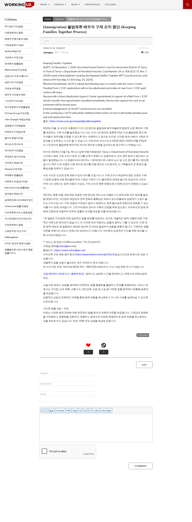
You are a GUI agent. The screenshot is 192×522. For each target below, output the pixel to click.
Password (46, 383)
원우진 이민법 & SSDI (15, 94)
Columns (110, 4)
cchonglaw (48, 52)
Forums (59, 4)
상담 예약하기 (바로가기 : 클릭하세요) (63, 273)
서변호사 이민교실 (14, 57)
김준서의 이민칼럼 (14, 82)
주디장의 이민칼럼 (14, 26)
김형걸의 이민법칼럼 (15, 125)
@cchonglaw (63, 246)
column (143, 335)
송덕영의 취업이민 (14, 193)
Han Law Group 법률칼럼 (17, 187)
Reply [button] (47, 41)
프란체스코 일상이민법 (16, 181)
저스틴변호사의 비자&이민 (18, 218)
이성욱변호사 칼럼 (14, 224)
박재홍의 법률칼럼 (14, 175)
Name (44, 373)
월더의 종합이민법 (14, 138)
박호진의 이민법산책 (15, 131)
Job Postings (92, 4)
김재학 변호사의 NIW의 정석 (19, 200)
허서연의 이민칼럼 (14, 150)
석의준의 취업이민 (14, 162)
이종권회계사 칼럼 (14, 32)
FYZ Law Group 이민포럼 (17, 113)
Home (43, 4)
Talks (74, 4)
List (144, 364)
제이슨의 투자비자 (14, 144)
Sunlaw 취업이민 (13, 51)
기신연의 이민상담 (14, 100)
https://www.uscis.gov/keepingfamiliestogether (75, 121)
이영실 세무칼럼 (13, 88)
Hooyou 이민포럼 (13, 169)
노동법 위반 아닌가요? (16, 231)
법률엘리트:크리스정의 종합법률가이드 (87, 19)
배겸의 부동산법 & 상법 (16, 38)
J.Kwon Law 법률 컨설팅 (16, 206)
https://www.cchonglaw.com (70, 250)
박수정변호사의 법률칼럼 (17, 107)
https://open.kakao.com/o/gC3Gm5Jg (96, 254)
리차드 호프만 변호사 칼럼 (18, 243)
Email (43, 394)
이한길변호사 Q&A (14, 45)
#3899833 (143, 48)
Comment (140, 466)
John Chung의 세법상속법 (17, 119)
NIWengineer (11, 237)
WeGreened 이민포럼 (16, 69)
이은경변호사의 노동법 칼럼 (18, 212)
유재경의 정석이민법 (15, 156)
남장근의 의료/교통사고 (16, 76)
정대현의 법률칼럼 (14, 63)
